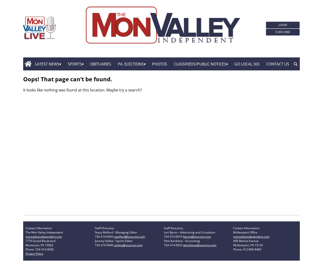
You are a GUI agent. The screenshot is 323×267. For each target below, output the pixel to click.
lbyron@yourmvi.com (197, 237)
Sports (75, 64)
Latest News (47, 64)
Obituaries (100, 64)
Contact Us (277, 64)
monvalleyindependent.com (44, 237)
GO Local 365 (247, 64)
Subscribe (282, 32)
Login (283, 25)
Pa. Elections (131, 64)
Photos (159, 64)
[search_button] (295, 64)
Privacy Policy (34, 254)
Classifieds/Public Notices (200, 64)
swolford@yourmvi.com (129, 237)
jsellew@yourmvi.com (128, 245)
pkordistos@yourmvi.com (199, 245)
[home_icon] (28, 64)
